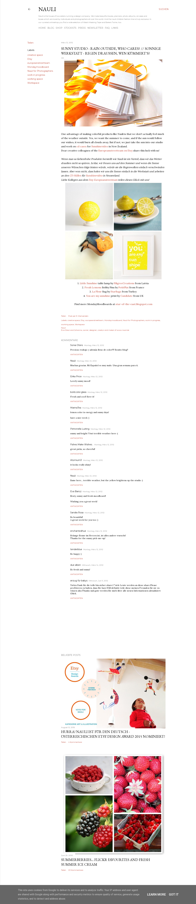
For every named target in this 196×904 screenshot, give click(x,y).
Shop (59, 28)
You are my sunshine (98, 295)
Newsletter (95, 28)
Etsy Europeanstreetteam (103, 179)
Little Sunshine (88, 283)
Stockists (70, 28)
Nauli (73, 360)
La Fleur (97, 291)
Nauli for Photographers (40, 71)
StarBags (116, 291)
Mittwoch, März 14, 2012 (92, 565)
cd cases (81, 146)
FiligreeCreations (124, 283)
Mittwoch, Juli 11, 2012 (98, 581)
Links (114, 28)
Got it (174, 894)
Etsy (29, 59)
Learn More (156, 894)
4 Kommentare (75, 742)
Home (42, 28)
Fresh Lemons (93, 287)
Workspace (33, 83)
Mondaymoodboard (38, 67)
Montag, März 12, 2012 (94, 345)
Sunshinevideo (99, 146)
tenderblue (76, 549)
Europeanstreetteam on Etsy (115, 150)
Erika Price (76, 376)
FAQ (107, 28)
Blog (50, 28)
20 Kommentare (75, 870)
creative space (35, 55)
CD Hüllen (75, 175)
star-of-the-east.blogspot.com (134, 304)
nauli (47, 9)
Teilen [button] (30, 42)
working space (35, 79)
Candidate (127, 295)
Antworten (76, 354)
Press (82, 28)
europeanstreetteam (38, 63)
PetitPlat (123, 287)
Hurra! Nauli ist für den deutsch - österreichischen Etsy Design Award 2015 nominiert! (113, 734)
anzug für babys (78, 580)
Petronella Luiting (79, 428)
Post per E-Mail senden (78, 316)
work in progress (36, 75)
